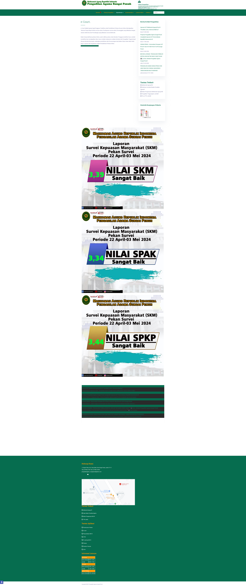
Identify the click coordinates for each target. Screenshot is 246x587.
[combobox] (158, 12)
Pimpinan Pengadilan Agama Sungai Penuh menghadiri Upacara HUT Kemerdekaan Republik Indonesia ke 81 (151, 37)
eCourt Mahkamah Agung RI (90, 45)
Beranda (98, 12)
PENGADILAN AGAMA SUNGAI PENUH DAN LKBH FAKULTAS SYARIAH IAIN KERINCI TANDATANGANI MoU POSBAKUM (151, 68)
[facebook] (82, 474)
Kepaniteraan (119, 12)
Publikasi (148, 12)
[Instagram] (85, 474)
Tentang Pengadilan (108, 12)
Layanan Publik (139, 12)
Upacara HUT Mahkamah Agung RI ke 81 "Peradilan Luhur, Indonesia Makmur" (150, 28)
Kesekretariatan (129, 12)
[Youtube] (87, 474)
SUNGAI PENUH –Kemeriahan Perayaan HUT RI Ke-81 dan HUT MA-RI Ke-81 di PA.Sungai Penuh (151, 47)
